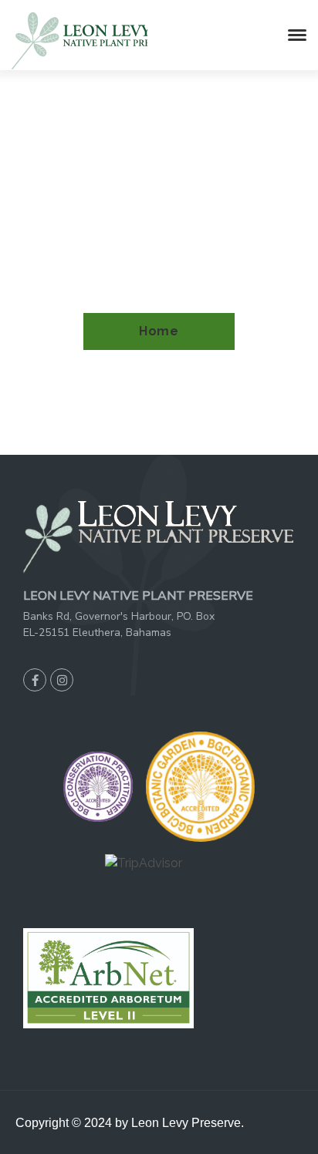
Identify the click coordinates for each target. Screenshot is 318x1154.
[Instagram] (61, 679)
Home (159, 331)
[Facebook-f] (34, 679)
